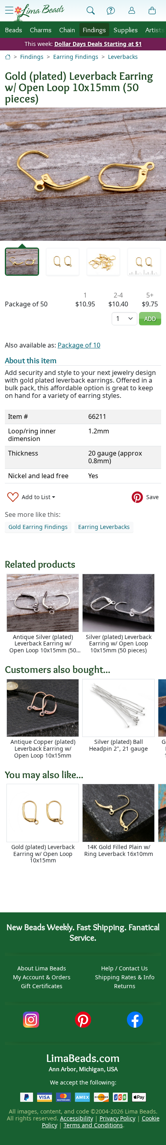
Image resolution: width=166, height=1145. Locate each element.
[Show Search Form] (91, 10)
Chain (67, 29)
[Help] (111, 10)
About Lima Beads (41, 968)
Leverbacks (123, 56)
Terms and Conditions (93, 1125)
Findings (94, 29)
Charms (41, 29)
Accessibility (76, 1118)
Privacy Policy (117, 1118)
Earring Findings (75, 56)
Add (150, 319)
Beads (13, 29)
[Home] (7, 56)
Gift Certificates (41, 986)
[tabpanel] (83, 174)
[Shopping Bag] (152, 10)
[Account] (132, 10)
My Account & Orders (42, 977)
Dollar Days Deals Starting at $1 (98, 44)
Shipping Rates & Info (124, 977)
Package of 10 (79, 345)
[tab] (22, 261)
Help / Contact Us (124, 968)
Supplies (126, 29)
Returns (124, 986)
